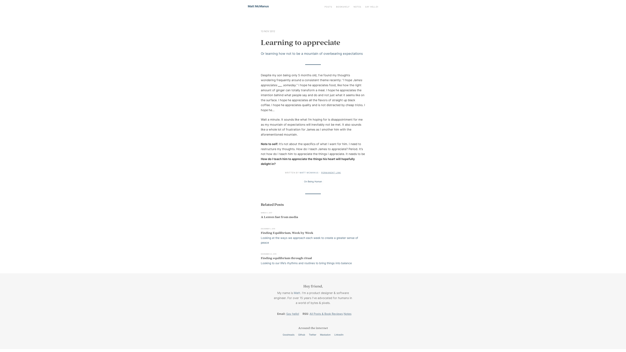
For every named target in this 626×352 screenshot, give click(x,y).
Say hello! (292, 313)
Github (301, 334)
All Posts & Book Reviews (326, 313)
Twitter (312, 334)
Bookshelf (343, 7)
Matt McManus (258, 6)
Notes (357, 7)
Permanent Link (331, 172)
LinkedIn (338, 334)
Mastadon (325, 334)
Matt (297, 293)
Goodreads (288, 334)
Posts (328, 7)
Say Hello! (371, 7)
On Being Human (313, 181)
